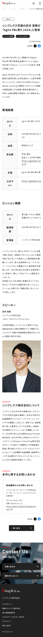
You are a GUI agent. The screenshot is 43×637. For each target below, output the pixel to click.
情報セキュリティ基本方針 (11, 608)
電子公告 (5, 625)
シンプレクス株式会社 (9, 3)
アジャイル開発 (8, 36)
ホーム (4, 9)
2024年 (22, 9)
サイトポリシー (7, 604)
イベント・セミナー (23, 36)
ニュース (13, 9)
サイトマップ (6, 621)
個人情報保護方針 (8, 612)
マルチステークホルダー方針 (12, 617)
